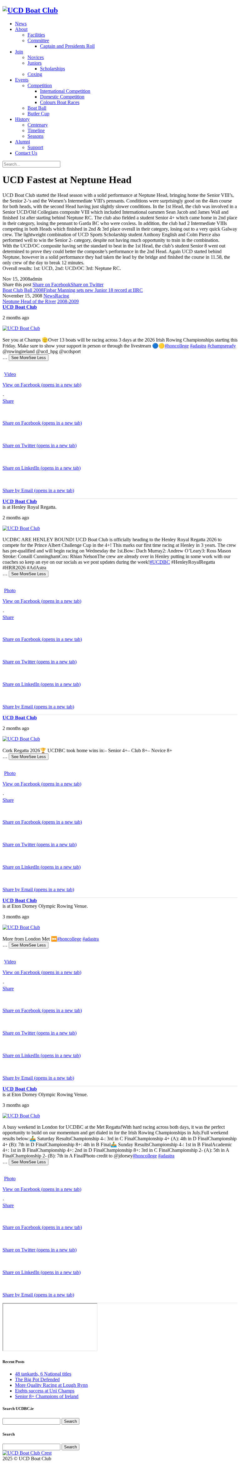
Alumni (22, 141)
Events (21, 79)
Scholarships (52, 68)
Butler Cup (38, 113)
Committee (38, 40)
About (21, 29)
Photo (10, 590)
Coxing (35, 74)
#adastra (198, 345)
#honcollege (177, 345)
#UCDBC (160, 562)
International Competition (65, 91)
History (22, 119)
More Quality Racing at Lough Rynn (51, 1385)
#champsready (222, 345)
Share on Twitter (87, 284)
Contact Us (26, 153)
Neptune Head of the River (29, 301)
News (21, 23)
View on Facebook (41, 384)
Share (8, 401)
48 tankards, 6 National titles (43, 1374)
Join (19, 51)
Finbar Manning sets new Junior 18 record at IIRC (93, 290)
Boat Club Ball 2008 (22, 290)
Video (10, 374)
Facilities (36, 34)
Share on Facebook (51, 284)
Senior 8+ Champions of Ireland (46, 1396)
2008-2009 (68, 301)
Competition (40, 85)
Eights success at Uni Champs (44, 1390)
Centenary (38, 124)
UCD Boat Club (19, 307)
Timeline (36, 130)
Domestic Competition (62, 96)
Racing (62, 295)
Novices (36, 57)
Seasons (35, 136)
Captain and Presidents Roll (67, 46)
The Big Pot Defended (37, 1379)
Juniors (35, 63)
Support (35, 147)
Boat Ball (37, 108)
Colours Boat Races (59, 102)
